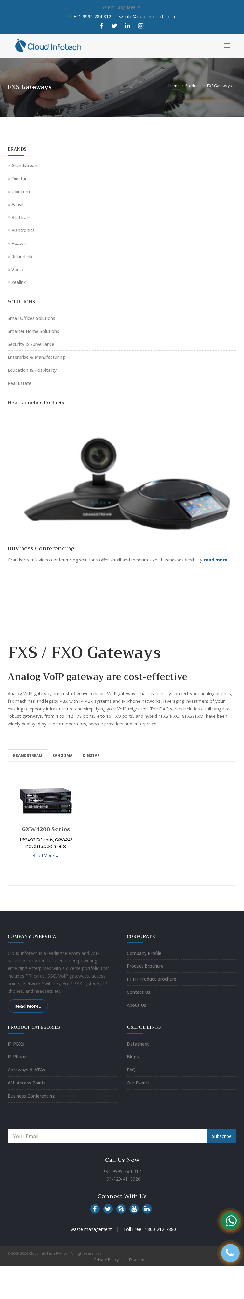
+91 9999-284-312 (91, 16)
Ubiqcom (20, 191)
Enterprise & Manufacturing (36, 357)
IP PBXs (16, 1044)
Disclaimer (138, 1259)
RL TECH (20, 217)
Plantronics (23, 230)
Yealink (18, 282)
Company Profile (144, 953)
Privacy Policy (106, 1259)
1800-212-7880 (160, 1229)
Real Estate (19, 383)
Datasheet (138, 1044)
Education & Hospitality (32, 370)
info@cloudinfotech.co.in (150, 16)
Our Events (138, 1083)
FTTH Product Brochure (151, 979)
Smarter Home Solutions (33, 331)
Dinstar (19, 178)
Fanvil (17, 204)
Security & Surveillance (31, 344)
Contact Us (138, 992)
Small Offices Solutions (31, 318)
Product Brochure (145, 966)
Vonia (17, 269)
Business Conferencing (31, 1096)
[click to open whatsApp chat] (69, 16)
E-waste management (89, 1229)
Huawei (19, 243)
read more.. (217, 560)
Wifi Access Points (27, 1083)
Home (174, 85)
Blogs (133, 1057)
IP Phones (18, 1057)
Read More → (46, 855)
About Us (136, 1005)
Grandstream (25, 165)
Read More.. (27, 1006)
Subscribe (222, 1136)
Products (193, 85)
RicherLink (21, 256)
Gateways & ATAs (26, 1070)
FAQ (131, 1070)
